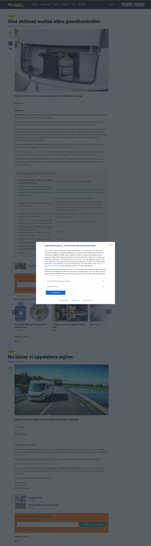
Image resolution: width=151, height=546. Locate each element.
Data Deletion (63, 300)
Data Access (75, 300)
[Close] (111, 246)
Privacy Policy (87, 300)
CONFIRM (55, 293)
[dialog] (75, 273)
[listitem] (75, 281)
